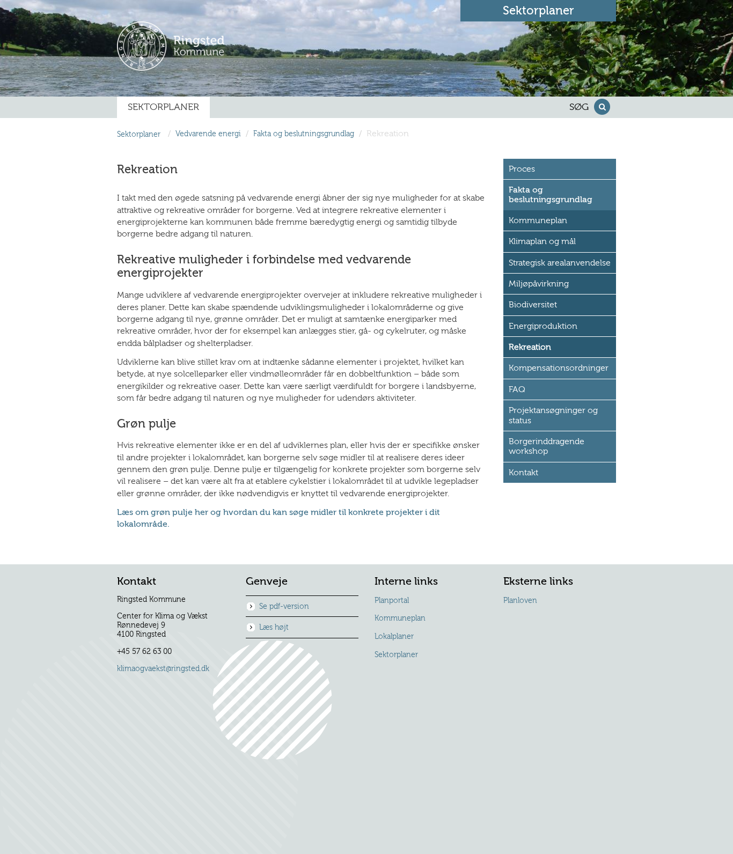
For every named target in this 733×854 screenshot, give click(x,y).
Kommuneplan (538, 220)
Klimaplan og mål (542, 241)
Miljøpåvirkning (539, 284)
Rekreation (530, 347)
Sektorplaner (396, 655)
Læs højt (274, 627)
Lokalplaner (394, 636)
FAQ (517, 389)
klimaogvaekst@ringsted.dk (163, 669)
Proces (522, 169)
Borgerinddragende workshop (546, 446)
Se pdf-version (284, 606)
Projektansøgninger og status (553, 415)
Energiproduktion (543, 326)
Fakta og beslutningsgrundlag (303, 134)
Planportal (392, 601)
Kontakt (523, 472)
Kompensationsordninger (559, 368)
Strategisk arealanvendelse (560, 263)
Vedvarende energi (208, 134)
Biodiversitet (533, 305)
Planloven (520, 601)
